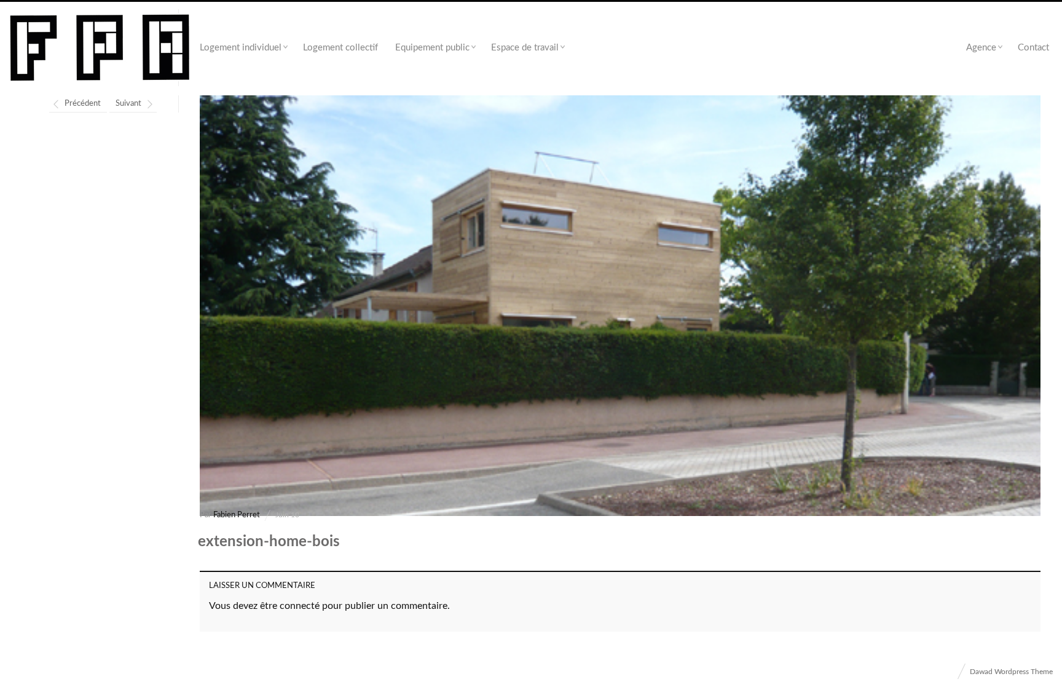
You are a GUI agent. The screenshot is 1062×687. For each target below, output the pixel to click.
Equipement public (432, 47)
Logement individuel (240, 47)
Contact (1033, 47)
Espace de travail (525, 47)
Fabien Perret (236, 515)
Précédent (83, 104)
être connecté (290, 606)
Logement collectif (340, 47)
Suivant (128, 104)
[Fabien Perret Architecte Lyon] (100, 48)
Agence (981, 47)
